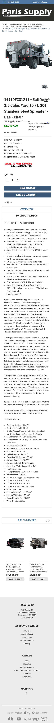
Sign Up (44, 2)
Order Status (27, 637)
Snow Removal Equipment (19, 24)
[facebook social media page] (26, 693)
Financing (27, 664)
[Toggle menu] (4, 4)
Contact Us (27, 677)
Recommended (27, 520)
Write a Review (10, 132)
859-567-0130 (13, 2)
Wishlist (27, 631)
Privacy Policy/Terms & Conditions (27, 670)
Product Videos (27, 215)
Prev (46, 520)
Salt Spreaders (37, 24)
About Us (27, 673)
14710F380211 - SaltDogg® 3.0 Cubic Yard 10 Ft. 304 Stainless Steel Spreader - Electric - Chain (15, 568)
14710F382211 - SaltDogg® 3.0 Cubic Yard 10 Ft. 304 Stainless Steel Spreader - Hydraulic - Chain (38, 568)
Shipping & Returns (27, 640)
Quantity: (9, 174)
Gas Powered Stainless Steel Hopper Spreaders (23, 26)
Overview (27, 209)
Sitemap (27, 644)
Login (35, 2)
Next (49, 520)
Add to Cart (15, 579)
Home (4, 24)
